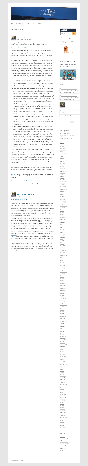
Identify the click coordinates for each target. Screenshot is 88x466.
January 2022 (62, 183)
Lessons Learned (63, 445)
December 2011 (63, 359)
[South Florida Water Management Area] (74, 115)
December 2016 (63, 267)
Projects (61, 450)
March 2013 (62, 334)
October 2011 (62, 362)
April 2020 (62, 214)
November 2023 (63, 166)
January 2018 (62, 249)
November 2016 (63, 268)
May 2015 (62, 295)
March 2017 (62, 262)
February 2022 (63, 181)
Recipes (61, 452)
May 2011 (62, 371)
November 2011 (63, 361)
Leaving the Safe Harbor (65, 443)
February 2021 (63, 197)
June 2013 (62, 329)
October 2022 (62, 173)
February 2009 (63, 410)
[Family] (68, 79)
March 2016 (62, 282)
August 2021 (62, 191)
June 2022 (62, 176)
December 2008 (63, 412)
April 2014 (62, 313)
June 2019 (62, 226)
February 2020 (63, 217)
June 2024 (62, 160)
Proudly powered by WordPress (17, 460)
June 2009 (62, 404)
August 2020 (62, 207)
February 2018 (63, 247)
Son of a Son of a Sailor (65, 133)
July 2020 (61, 209)
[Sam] (62, 107)
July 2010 (61, 387)
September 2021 (63, 189)
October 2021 (62, 188)
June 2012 (62, 349)
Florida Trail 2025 (63, 131)
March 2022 (62, 179)
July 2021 (61, 193)
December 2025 (63, 150)
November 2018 (63, 234)
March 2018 (62, 245)
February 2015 (63, 298)
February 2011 (63, 376)
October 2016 (62, 270)
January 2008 (62, 428)
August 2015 (62, 290)
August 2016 (62, 273)
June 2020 (62, 211)
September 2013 (63, 324)
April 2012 (62, 353)
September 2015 (63, 288)
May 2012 (62, 351)
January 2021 (62, 199)
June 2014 (62, 310)
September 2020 (63, 206)
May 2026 (62, 146)
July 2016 (61, 275)
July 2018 (61, 239)
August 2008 (62, 419)
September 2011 (63, 364)
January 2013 (62, 338)
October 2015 (62, 287)
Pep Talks (62, 447)
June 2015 (62, 293)
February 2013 (63, 336)
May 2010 (62, 390)
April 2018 (62, 244)
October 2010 (62, 382)
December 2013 (63, 320)
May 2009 (62, 405)
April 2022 (62, 178)
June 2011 (62, 369)
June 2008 (62, 422)
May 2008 (62, 423)
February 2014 (63, 316)
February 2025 (63, 153)
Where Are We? (19, 23)
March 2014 (62, 315)
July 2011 (61, 367)
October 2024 (62, 156)
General (29, 39)
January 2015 (62, 300)
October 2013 (62, 323)
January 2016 (62, 285)
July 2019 (61, 224)
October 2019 (62, 221)
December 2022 (63, 171)
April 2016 (62, 280)
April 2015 (62, 296)
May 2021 (62, 196)
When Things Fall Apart (64, 130)
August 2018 (62, 237)
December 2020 (63, 201)
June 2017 (62, 258)
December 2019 (63, 219)
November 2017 (63, 252)
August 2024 (62, 158)
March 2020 (62, 216)
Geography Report (64, 442)
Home (12, 23)
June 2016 (62, 277)
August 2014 (62, 306)
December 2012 (63, 339)
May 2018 (62, 242)
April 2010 (62, 392)
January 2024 (62, 164)
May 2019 (62, 227)
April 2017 (62, 260)
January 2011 (62, 377)
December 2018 (63, 232)
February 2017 (63, 263)
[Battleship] (74, 99)
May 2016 (62, 278)
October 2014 (62, 303)
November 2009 (63, 397)
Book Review (62, 437)
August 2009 (62, 400)
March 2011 (62, 374)
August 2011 (62, 366)
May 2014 (62, 311)
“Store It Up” (13, 235)
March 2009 (62, 409)
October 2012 (62, 343)
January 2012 (62, 357)
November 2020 (63, 202)
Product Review (63, 448)
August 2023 (62, 168)
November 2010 (63, 381)
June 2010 (62, 389)
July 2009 (61, 402)
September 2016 (63, 272)
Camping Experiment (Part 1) (66, 138)
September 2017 (63, 255)
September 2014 (63, 305)
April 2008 (62, 425)
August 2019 (62, 222)
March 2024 (62, 163)
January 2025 (62, 155)
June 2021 (62, 194)
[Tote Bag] (74, 92)
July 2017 (61, 257)
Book (39, 23)
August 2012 (62, 346)
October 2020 (62, 204)
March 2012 (62, 354)
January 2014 (62, 318)
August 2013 (62, 326)
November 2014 (63, 301)
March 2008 (62, 427)
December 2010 (63, 379)
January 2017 (62, 265)
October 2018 (62, 235)
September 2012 (63, 344)
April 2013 (62, 333)
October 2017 (62, 254)
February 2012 (63, 356)
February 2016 (63, 283)
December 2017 (63, 250)
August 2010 (62, 386)
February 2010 (63, 394)
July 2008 (61, 420)
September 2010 (63, 384)
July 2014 (61, 308)
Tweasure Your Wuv (23, 38)
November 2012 (63, 341)
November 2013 (63, 321)
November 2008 (63, 414)
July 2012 (61, 348)
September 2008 (63, 417)
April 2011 (62, 372)
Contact (27, 23)
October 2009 (62, 399)
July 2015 (61, 291)
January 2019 (62, 230)
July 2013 (61, 328)
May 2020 (62, 212)
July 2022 (61, 174)
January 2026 (62, 148)
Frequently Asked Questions (66, 438)
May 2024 (62, 161)
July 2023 (61, 169)
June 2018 (62, 240)
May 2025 (62, 151)
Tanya (19, 39)
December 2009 (63, 395)
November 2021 (63, 186)
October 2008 (62, 415)
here (14, 174)
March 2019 (62, 229)
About (33, 23)
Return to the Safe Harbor (25, 194)
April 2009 (62, 407)
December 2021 (63, 184)
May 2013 (62, 331)
